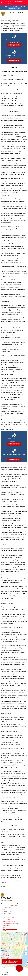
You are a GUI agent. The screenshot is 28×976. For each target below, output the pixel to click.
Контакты (22, 6)
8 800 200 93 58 (13, 906)
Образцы (14, 6)
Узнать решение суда (14, 8)
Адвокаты (6, 6)
